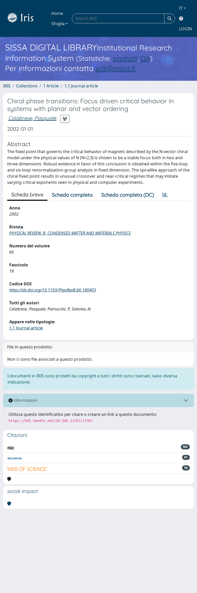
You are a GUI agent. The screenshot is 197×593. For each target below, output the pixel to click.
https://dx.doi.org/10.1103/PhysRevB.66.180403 (52, 290)
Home (57, 13)
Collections (26, 86)
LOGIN (185, 29)
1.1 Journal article (81, 86)
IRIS (7, 86)
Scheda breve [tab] (27, 194)
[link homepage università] (24, 18)
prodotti (125, 58)
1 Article (51, 86)
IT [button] (181, 8)
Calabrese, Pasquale (32, 118)
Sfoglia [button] (58, 23)
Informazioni (25, 400)
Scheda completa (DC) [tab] (127, 195)
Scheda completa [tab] (72, 195)
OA (145, 58)
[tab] (165, 194)
